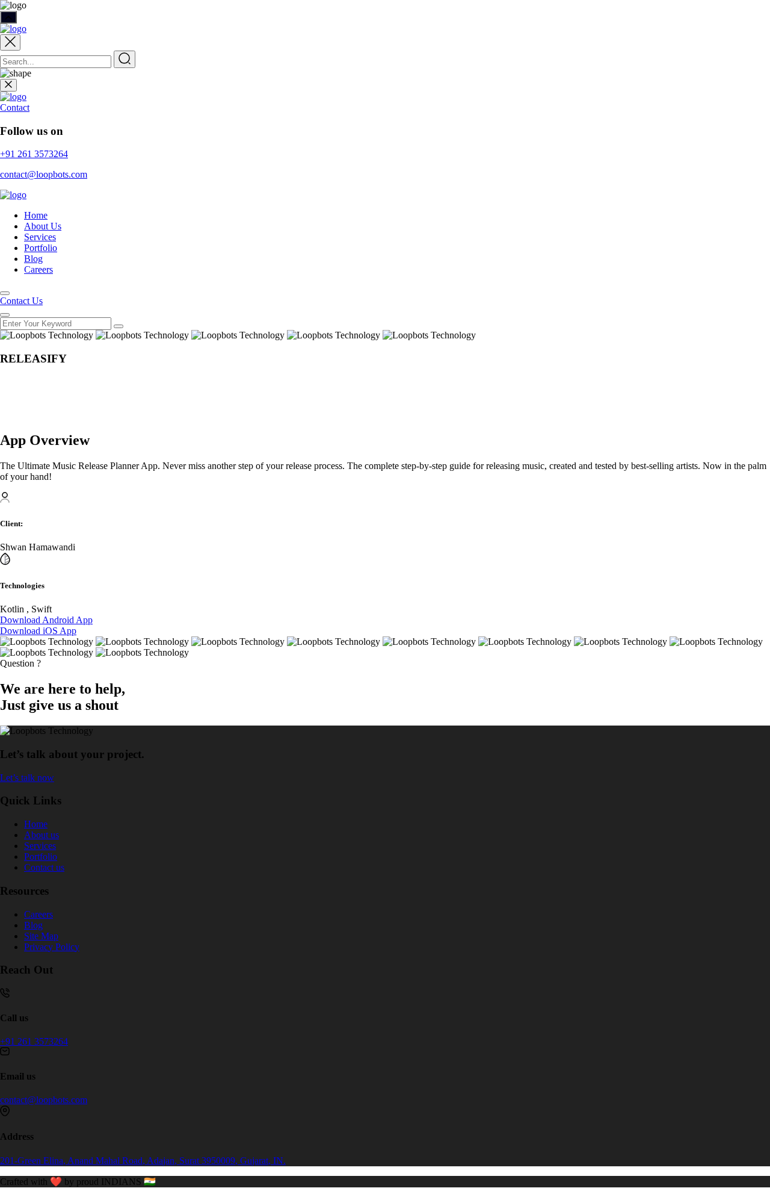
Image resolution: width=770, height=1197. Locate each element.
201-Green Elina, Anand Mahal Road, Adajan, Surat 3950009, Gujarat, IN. (143, 1160)
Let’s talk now (27, 778)
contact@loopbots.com (43, 174)
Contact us (44, 867)
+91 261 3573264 (34, 154)
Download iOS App (38, 631)
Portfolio (40, 248)
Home (36, 215)
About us (41, 835)
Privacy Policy (51, 947)
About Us (42, 226)
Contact (14, 107)
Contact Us (21, 301)
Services (40, 237)
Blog (33, 258)
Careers (38, 269)
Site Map (41, 936)
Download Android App (46, 620)
